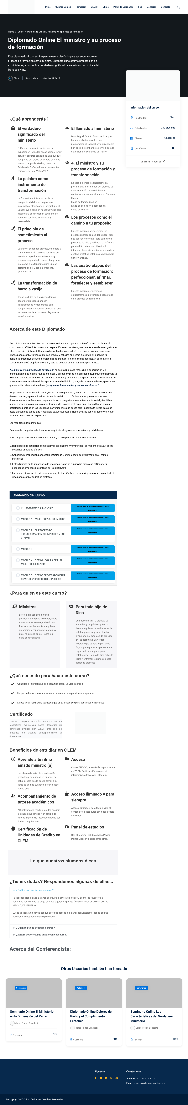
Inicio (48, 7)
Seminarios (21, 988)
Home (11, 31)
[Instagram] (111, 1078)
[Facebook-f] (95, 1078)
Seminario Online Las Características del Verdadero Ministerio (151, 1016)
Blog (139, 7)
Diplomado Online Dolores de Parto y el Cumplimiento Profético (91, 1016)
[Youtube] (101, 1078)
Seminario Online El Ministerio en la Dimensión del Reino (31, 1014)
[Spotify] (116, 1078)
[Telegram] (106, 1078)
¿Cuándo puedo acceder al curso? (35, 928)
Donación (151, 7)
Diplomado (81, 988)
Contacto (165, 7)
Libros (106, 7)
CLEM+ (94, 7)
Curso (21, 31)
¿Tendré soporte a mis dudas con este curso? (41, 934)
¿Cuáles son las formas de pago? (35, 890)
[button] (63, 890)
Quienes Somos (63, 7)
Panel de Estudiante (123, 7)
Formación (81, 7)
